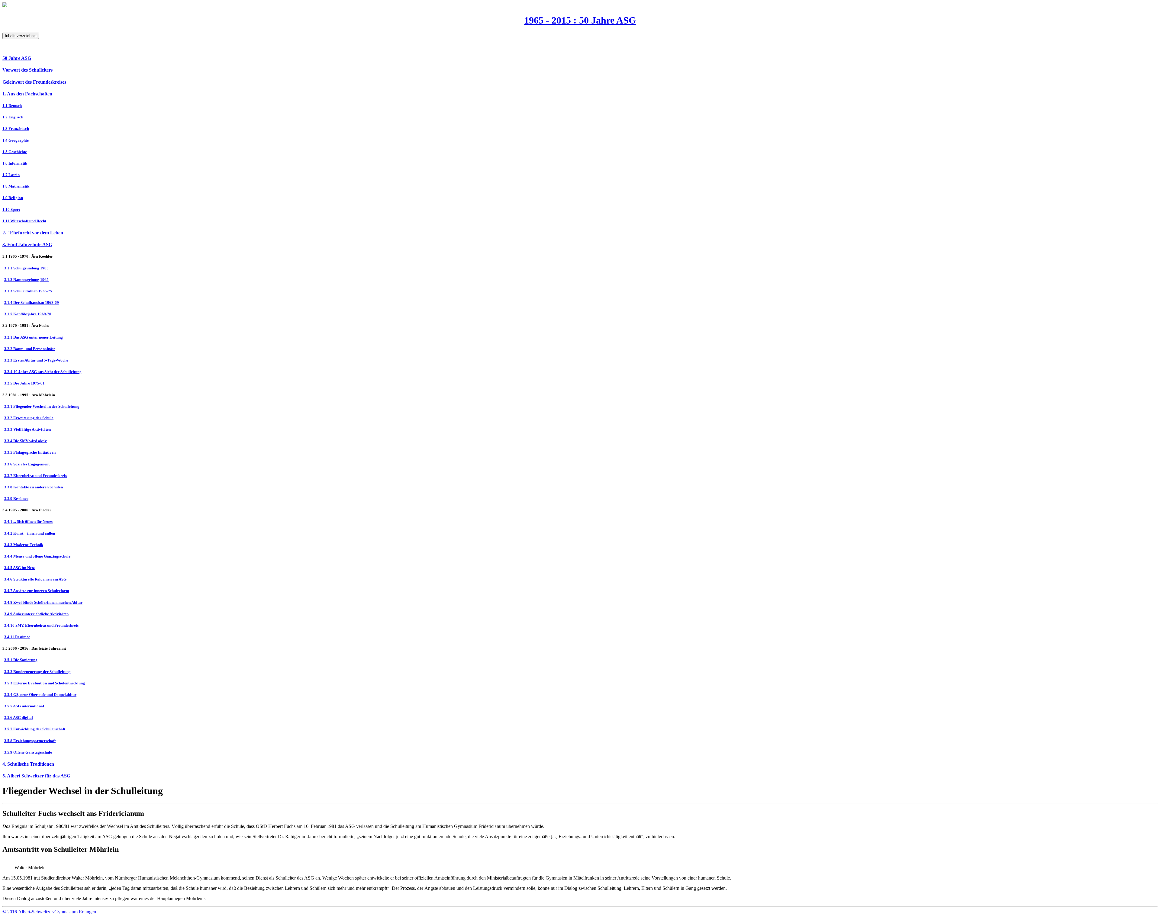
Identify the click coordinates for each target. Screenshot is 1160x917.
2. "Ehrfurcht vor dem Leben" (34, 232)
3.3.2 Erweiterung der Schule (28, 418)
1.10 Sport (11, 209)
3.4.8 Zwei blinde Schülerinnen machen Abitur (43, 602)
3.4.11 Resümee (17, 637)
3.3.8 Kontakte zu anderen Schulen (33, 487)
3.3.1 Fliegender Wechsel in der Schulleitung (41, 406)
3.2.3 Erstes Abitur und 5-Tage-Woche (36, 360)
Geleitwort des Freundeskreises (34, 82)
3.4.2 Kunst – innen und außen (29, 533)
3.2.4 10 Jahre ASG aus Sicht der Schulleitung (43, 371)
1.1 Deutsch (12, 105)
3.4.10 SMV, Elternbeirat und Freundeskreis (41, 625)
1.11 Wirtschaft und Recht (24, 221)
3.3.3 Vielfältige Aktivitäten (27, 429)
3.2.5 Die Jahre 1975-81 (24, 383)
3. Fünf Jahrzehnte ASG (27, 244)
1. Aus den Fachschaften (27, 93)
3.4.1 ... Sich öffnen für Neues (28, 521)
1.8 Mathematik (15, 186)
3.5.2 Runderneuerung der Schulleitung (37, 671)
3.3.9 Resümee (16, 498)
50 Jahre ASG (16, 58)
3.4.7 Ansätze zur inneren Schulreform (36, 590)
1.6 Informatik (14, 163)
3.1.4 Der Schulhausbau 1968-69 (31, 302)
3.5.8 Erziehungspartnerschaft (30, 740)
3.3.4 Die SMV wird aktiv (25, 441)
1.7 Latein (11, 174)
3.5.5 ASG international (24, 706)
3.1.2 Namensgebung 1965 (26, 279)
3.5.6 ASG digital (18, 717)
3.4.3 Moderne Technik (23, 544)
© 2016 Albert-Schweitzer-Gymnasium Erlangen (49, 911)
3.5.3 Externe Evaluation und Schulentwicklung (44, 683)
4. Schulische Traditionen (28, 764)
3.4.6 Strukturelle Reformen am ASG (35, 579)
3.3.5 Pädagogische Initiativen (30, 452)
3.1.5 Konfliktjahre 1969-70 (27, 314)
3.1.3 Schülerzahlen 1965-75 (28, 291)
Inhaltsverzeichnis (21, 36)
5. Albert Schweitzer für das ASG (36, 775)
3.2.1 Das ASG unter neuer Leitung (33, 337)
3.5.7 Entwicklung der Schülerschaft (34, 729)
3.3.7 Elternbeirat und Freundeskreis (35, 475)
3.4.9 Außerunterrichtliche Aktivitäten (36, 614)
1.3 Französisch (15, 128)
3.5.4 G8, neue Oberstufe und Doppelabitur (40, 694)
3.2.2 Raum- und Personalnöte (29, 348)
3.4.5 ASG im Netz (19, 567)
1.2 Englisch (12, 117)
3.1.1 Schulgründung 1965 (26, 268)
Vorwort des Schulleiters (27, 69)
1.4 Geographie (15, 140)
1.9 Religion (12, 197)
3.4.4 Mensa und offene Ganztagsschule (37, 556)
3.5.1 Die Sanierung (20, 660)
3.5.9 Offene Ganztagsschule (28, 752)
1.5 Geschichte (14, 152)
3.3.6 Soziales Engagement (27, 464)
